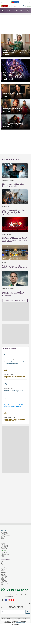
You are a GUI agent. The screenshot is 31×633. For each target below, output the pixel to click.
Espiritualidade (4, 546)
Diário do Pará (4, 533)
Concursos (3, 577)
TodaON (3, 570)
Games (2, 566)
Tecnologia (3, 542)
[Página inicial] (2, 10)
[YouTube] (12, 600)
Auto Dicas (3, 547)
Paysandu (3, 557)
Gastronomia (4, 548)
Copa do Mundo (5, 554)
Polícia (2, 538)
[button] (16, 6)
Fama (2, 563)
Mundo (2, 541)
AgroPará (3, 534)
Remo (2, 556)
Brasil (2, 540)
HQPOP (3, 569)
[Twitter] (2, 600)
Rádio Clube (4, 581)
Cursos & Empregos (5, 535)
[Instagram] (9, 600)
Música (2, 565)
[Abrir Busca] (29, 2)
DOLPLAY (3, 575)
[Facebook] (6, 600)
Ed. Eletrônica (4, 576)
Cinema (3, 562)
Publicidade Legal (5, 584)
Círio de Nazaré (4, 537)
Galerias (3, 574)
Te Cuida (3, 536)
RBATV (3, 578)
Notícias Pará (4, 532)
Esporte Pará (4, 552)
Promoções (3, 567)
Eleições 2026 (4, 545)
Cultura (3, 561)
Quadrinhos (4, 568)
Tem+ (2, 582)
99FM (2, 579)
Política (3, 544)
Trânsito (3, 543)
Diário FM (3, 580)
